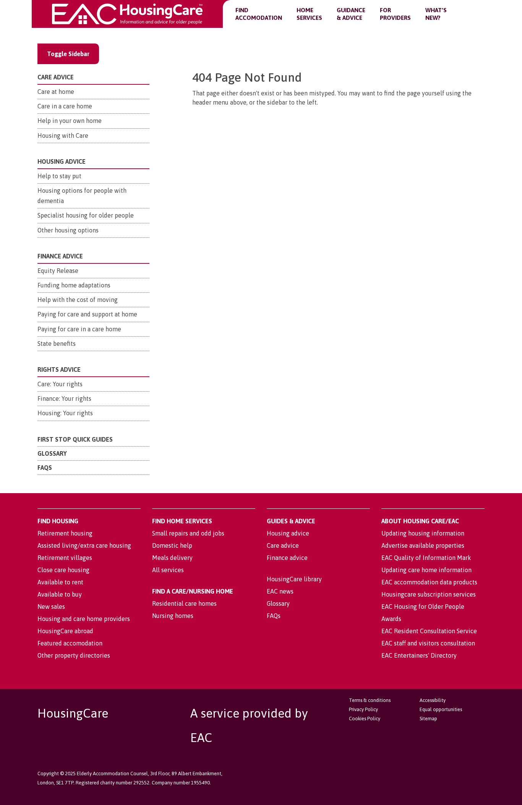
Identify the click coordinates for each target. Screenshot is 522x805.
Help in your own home (69, 120)
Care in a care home (64, 106)
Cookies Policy (364, 718)
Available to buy (59, 594)
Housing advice (288, 533)
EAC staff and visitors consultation (428, 643)
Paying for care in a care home (79, 329)
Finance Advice (60, 256)
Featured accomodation (69, 643)
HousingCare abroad (65, 631)
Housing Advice (61, 161)
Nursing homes (172, 615)
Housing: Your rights (65, 413)
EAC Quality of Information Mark (426, 557)
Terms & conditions (370, 700)
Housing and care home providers (83, 618)
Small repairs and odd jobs (188, 533)
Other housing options (68, 230)
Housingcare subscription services (428, 594)
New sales (51, 606)
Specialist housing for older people (85, 215)
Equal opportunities (441, 709)
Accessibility (433, 700)
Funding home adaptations (73, 285)
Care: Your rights (60, 384)
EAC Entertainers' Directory (419, 655)
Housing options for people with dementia (81, 195)
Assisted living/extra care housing (84, 545)
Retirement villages (64, 557)
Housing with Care (62, 135)
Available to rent (60, 582)
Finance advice (287, 557)
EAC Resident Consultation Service (429, 631)
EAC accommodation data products (429, 582)
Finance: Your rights (64, 398)
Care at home (55, 91)
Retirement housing (64, 533)
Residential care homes (184, 603)
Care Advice (55, 77)
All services (168, 569)
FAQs (44, 467)
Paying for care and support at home (87, 314)
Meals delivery (172, 557)
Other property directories (73, 655)
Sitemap (428, 718)
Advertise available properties (422, 545)
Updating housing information (422, 533)
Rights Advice (59, 369)
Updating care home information (426, 569)
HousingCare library (294, 579)
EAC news (280, 591)
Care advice (283, 545)
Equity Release (57, 270)
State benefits (56, 343)
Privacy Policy (363, 709)
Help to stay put (59, 176)
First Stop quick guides (75, 439)
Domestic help (172, 545)
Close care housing (63, 569)
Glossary (52, 453)
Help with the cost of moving (77, 299)
